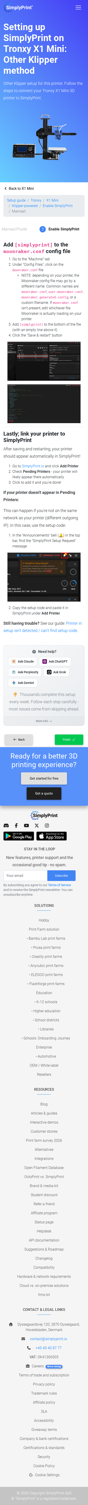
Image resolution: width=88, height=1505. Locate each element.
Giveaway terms (44, 1429)
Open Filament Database (44, 1168)
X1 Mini (52, 200)
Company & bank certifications (44, 1439)
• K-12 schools (46, 1002)
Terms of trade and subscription (44, 1375)
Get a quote (44, 793)
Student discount (44, 1195)
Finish (67, 739)
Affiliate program (44, 1213)
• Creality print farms (46, 956)
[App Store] (51, 836)
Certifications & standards (44, 1448)
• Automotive (46, 1056)
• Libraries (46, 1029)
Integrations (44, 1158)
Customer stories (44, 1131)
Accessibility (44, 1420)
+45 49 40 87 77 (49, 1348)
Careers (46, 1366)
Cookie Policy (44, 1466)
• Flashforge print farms (46, 984)
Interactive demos (44, 1122)
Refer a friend (44, 1204)
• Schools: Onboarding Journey (45, 1038)
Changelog (44, 1258)
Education (44, 993)
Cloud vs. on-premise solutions (44, 1285)
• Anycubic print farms (45, 965)
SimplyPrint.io (33, 466)
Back (21, 739)
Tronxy (36, 200)
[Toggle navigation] (78, 7)
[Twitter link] (36, 825)
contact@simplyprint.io (48, 1339)
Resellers (44, 1074)
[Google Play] (18, 836)
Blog (44, 1104)
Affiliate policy (44, 1402)
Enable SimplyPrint (58, 206)
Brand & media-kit (44, 1186)
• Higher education (45, 1011)
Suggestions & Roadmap (44, 1249)
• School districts (46, 1020)
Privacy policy (44, 1384)
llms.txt (44, 1295)
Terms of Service (59, 885)
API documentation (44, 1240)
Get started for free (44, 778)
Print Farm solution (44, 929)
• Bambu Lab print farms (46, 938)
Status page (44, 1222)
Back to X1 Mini (21, 188)
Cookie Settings (47, 1475)
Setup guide (16, 200)
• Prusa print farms (46, 947)
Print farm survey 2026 (44, 1140)
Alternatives (44, 1149)
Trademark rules (44, 1393)
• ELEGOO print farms (46, 975)
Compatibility (44, 1267)
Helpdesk (44, 1231)
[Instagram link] (47, 825)
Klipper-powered (25, 206)
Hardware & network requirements (44, 1276)
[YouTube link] (26, 825)
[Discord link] (6, 825)
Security (44, 1457)
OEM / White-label (44, 1065)
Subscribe (61, 875)
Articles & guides (44, 1113)
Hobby (44, 920)
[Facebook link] (16, 825)
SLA (44, 1411)
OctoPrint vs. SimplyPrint (44, 1177)
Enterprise (44, 1047)
